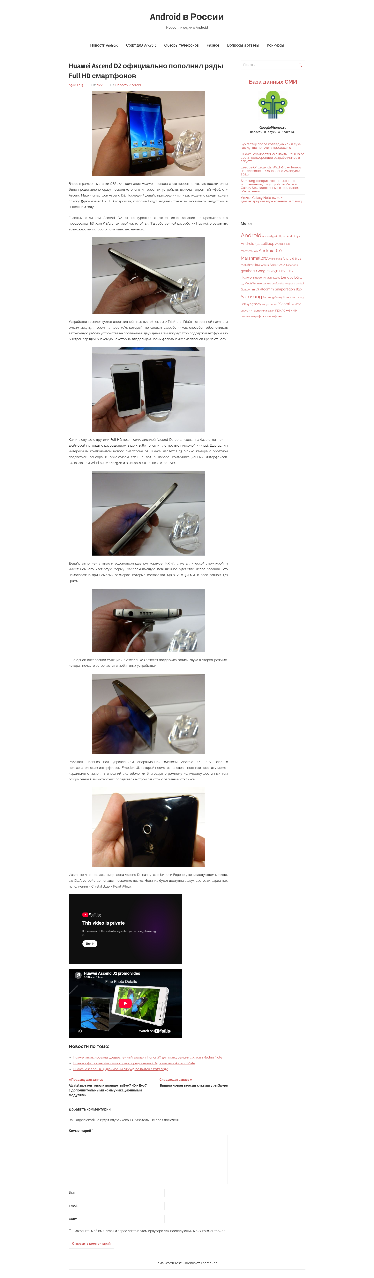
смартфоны (273, 316)
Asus (282, 264)
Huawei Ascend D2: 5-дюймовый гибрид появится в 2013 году (120, 1069)
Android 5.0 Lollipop (274, 236)
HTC (289, 271)
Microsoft (272, 283)
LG (296, 277)
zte (292, 304)
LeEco (276, 277)
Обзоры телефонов (181, 45)
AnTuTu (265, 265)
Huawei (246, 277)
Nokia (281, 283)
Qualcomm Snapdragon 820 (279, 289)
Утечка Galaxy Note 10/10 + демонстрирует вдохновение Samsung (271, 199)
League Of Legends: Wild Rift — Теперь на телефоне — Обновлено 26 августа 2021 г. (271, 170)
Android (251, 235)
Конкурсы (275, 45)
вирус (244, 310)
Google (262, 271)
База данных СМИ (273, 82)
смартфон (256, 316)
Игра (298, 304)
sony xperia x (270, 304)
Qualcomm (248, 289)
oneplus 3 (290, 283)
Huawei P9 (259, 277)
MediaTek (250, 283)
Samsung (251, 296)
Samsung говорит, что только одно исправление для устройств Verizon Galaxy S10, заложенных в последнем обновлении (270, 186)
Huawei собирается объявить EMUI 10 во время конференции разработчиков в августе (272, 157)
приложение (286, 310)
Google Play (277, 271)
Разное (213, 45)
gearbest (248, 271)
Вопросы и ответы (243, 45)
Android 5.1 (293, 236)
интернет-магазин (261, 310)
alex (99, 85)
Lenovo (287, 277)
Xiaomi (284, 304)
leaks (270, 277)
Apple (274, 265)
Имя (72, 1193)
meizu (261, 283)
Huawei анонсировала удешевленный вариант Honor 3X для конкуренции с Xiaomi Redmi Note (147, 1057)
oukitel (300, 283)
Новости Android (104, 45)
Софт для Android (141, 45)
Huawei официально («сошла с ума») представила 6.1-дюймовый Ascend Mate (134, 1063)
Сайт (73, 1219)
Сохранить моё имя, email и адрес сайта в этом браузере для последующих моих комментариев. (150, 1231)
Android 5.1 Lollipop (257, 243)
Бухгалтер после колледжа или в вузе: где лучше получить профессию (271, 146)
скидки (245, 316)
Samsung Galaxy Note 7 (277, 297)
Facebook (292, 265)
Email (73, 1206)
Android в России (187, 17)
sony (257, 304)
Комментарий (81, 1131)
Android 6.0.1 (275, 259)
